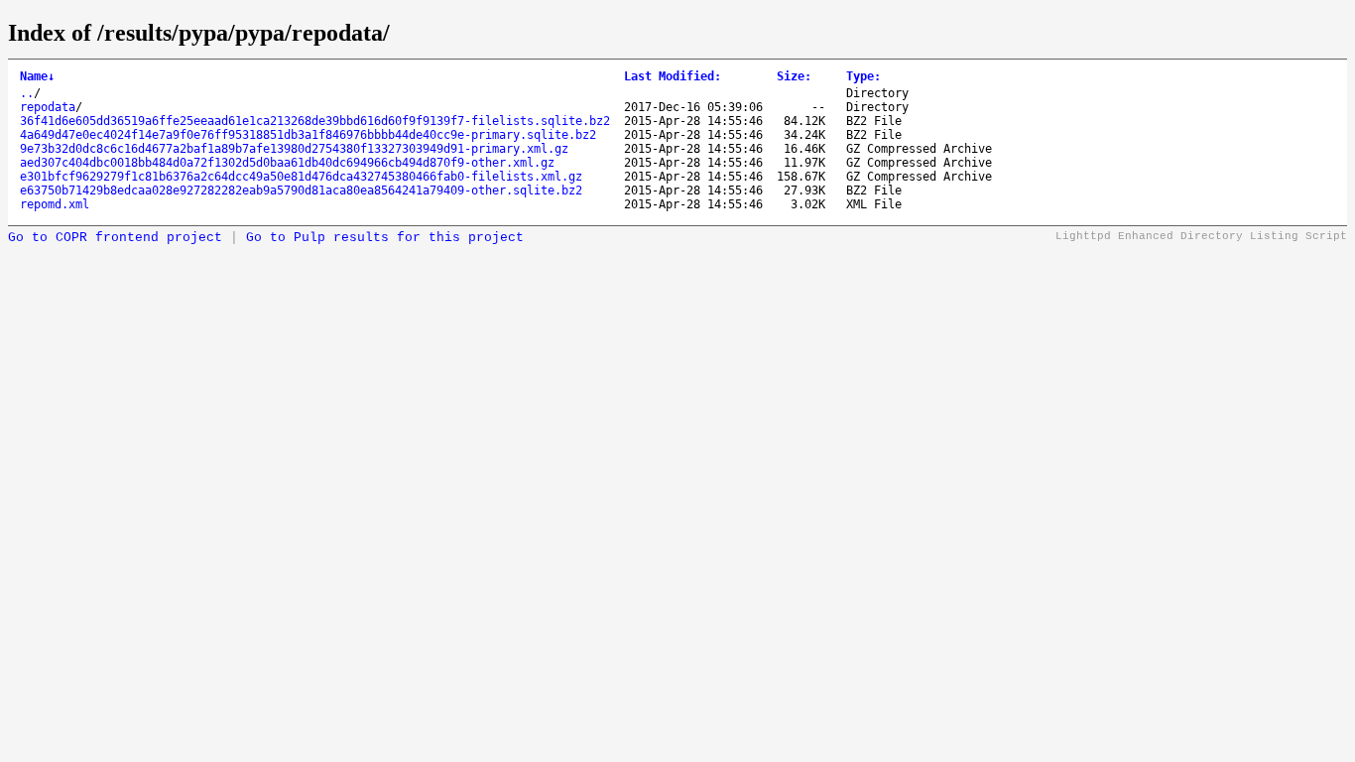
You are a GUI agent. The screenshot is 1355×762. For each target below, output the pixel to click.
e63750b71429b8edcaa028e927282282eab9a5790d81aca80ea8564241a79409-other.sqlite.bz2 (301, 190)
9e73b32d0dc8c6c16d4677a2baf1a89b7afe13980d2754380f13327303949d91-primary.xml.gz (294, 149)
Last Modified (672, 76)
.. (27, 93)
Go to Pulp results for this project (385, 237)
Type (863, 76)
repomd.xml (54, 204)
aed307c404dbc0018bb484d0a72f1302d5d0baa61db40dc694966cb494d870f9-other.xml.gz (287, 163)
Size (794, 76)
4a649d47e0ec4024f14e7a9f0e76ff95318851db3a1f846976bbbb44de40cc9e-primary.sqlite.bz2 (308, 135)
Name (37, 76)
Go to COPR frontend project (115, 237)
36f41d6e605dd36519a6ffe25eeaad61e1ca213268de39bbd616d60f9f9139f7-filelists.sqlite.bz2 (315, 121)
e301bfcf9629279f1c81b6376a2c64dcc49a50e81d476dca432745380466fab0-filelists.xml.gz (301, 177)
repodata (47, 107)
